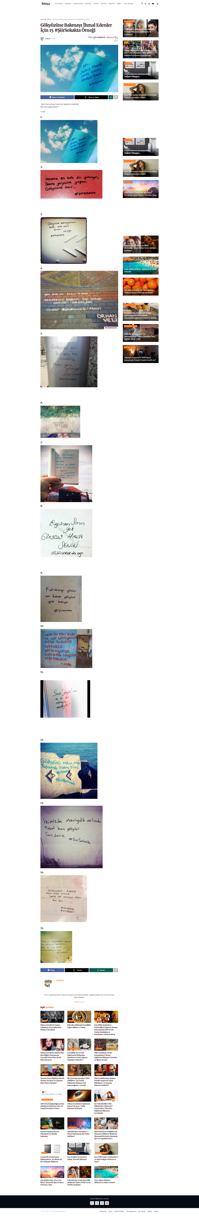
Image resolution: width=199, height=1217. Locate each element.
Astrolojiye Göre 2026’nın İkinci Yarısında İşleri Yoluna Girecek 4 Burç (52, 1182)
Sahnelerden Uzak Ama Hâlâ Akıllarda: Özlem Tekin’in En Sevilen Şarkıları (78, 1182)
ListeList (47, 38)
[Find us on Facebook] (141, 3)
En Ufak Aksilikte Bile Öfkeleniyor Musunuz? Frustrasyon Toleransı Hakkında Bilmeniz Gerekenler (103, 1108)
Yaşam (96, 4)
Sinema (103, 4)
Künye (110, 1211)
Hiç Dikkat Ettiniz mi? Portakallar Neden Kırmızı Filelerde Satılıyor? (138, 291)
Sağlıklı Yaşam (101, 1153)
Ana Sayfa (58, 4)
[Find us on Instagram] (149, 3)
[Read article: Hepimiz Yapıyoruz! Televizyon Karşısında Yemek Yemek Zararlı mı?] (141, 354)
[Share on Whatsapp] (111, 97)
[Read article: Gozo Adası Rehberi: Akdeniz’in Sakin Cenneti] (106, 1172)
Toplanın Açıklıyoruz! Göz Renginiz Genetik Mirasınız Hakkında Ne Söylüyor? (139, 31)
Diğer (119, 4)
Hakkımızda (102, 1211)
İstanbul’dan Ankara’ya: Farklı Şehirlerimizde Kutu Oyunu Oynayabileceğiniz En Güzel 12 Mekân (140, 315)
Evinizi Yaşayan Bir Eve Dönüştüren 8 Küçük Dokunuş (49, 1134)
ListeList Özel (78, 4)
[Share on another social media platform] (116, 97)
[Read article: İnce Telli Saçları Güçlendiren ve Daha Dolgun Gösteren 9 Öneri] (106, 1149)
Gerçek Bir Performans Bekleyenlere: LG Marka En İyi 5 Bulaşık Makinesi (51, 1159)
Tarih (71, 1074)
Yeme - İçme (128, 280)
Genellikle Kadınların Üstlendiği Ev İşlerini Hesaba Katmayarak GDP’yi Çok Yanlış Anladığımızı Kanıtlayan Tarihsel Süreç (105, 1029)
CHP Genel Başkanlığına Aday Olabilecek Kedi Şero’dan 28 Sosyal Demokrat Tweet (52, 1106)
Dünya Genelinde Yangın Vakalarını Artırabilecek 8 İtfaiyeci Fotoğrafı (50, 1027)
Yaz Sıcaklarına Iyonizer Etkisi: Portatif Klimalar (137, 75)
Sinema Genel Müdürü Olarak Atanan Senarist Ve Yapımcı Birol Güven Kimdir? (52, 1080)
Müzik (71, 1176)
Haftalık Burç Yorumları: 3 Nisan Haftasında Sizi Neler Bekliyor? (78, 1134)
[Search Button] (158, 3)
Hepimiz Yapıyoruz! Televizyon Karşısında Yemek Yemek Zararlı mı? (140, 358)
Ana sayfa (43, 19)
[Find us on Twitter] (145, 3)
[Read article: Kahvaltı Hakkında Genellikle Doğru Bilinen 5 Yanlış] (79, 1017)
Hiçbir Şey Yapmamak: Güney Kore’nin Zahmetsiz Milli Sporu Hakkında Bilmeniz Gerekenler (137, 53)
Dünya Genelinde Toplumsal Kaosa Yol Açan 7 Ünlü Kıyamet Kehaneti (78, 1106)
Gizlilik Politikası (119, 1211)
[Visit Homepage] (45, 3)
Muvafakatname (131, 1211)
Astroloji (72, 1127)
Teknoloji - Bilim (130, 326)
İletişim (156, 1211)
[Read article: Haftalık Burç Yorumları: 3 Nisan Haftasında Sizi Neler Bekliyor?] (79, 1123)
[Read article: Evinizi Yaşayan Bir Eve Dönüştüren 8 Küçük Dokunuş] (52, 1123)
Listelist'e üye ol (79, 1002)
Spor (126, 42)
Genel (49, 19)
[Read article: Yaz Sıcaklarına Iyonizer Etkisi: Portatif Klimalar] (79, 1149)
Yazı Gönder (128, 4)
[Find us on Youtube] (153, 3)
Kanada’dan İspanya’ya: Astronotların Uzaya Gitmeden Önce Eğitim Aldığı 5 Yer (139, 336)
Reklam (150, 1211)
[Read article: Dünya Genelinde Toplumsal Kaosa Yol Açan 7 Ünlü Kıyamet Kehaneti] (79, 1096)
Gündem (68, 4)
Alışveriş (88, 4)
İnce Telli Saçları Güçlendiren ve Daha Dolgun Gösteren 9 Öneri (106, 1159)
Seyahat (112, 4)
